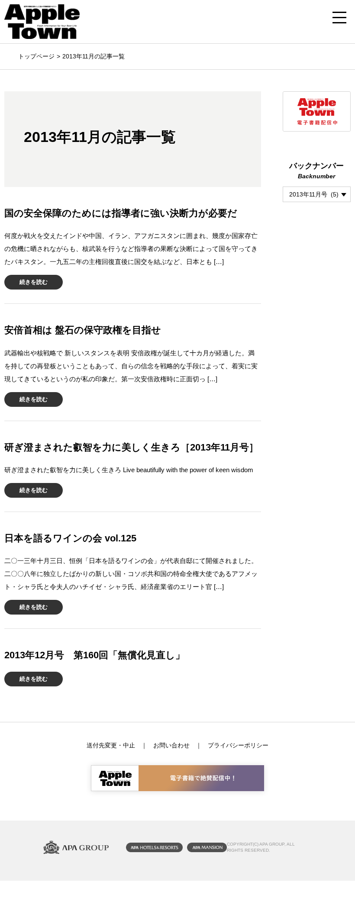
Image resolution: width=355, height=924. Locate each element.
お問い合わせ (171, 745)
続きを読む (33, 282)
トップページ (36, 56)
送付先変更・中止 (111, 745)
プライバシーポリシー (238, 745)
